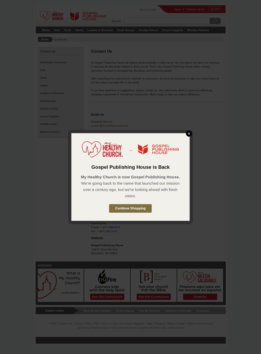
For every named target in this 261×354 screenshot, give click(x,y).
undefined (189, 134)
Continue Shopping (130, 208)
